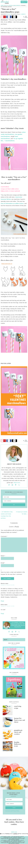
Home (2, 5)
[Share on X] (14, 17)
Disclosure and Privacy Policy (12, 810)
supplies (11, 5)
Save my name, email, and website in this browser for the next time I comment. (13, 573)
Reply (2, 601)
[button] (24, 2)
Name (3, 555)
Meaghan (9, 14)
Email (3, 563)
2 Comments (23, 14)
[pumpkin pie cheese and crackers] (8, 734)
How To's (6, 5)
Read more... (17, 482)
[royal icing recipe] (8, 710)
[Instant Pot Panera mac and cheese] (8, 722)
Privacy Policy (17, 837)
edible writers (16, 5)
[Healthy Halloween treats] (8, 746)
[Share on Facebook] (9, 17)
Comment (4, 536)
